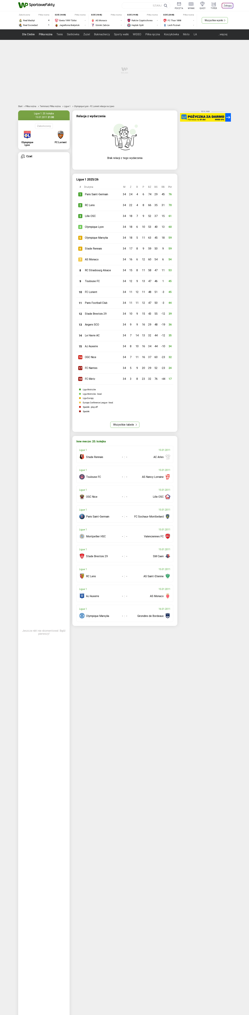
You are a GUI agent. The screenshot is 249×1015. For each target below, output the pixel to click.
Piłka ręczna (152, 34)
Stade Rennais (93, 248)
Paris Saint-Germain (96, 194)
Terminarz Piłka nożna (50, 106)
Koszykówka (171, 34)
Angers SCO (92, 324)
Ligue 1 (67, 106)
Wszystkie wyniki (214, 20)
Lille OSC (90, 216)
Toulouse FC (92, 281)
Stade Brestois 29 (96, 313)
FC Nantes (91, 368)
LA (195, 34)
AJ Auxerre (91, 346)
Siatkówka (73, 34)
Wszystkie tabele (124, 424)
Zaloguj (228, 5)
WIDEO (137, 34)
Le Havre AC (92, 335)
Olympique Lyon (94, 226)
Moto (186, 34)
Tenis (59, 34)
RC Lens (90, 205)
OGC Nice (90, 357)
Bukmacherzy (102, 34)
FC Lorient (91, 292)
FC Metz (90, 378)
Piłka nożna (45, 34)
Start (20, 106)
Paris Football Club (96, 302)
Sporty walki (121, 34)
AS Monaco (92, 259)
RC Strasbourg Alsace (98, 270)
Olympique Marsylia (96, 237)
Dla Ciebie (28, 34)
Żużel (86, 34)
